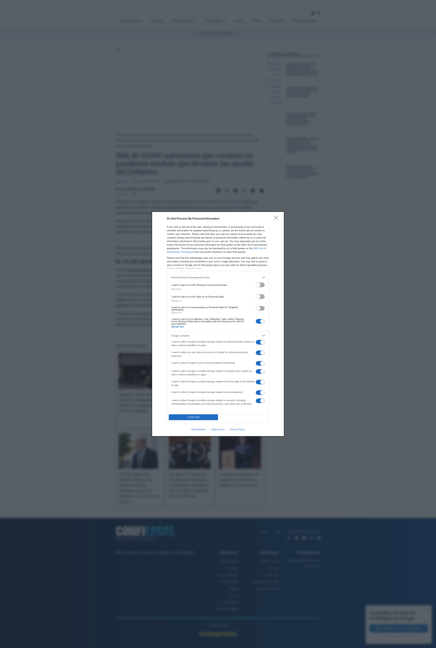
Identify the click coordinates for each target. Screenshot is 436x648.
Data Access (218, 429)
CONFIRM (193, 417)
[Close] (277, 219)
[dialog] (218, 324)
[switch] (260, 285)
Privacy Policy (237, 429)
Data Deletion (198, 429)
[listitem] (218, 277)
